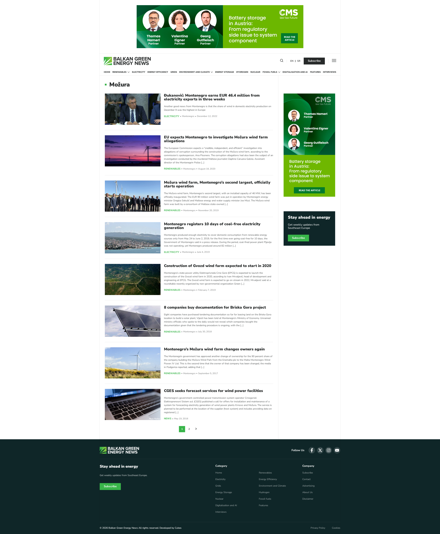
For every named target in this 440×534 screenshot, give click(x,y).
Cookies (336, 528)
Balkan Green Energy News (123, 528)
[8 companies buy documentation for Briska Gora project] (133, 321)
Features (315, 72)
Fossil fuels (270, 72)
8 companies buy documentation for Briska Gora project (215, 307)
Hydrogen (242, 72)
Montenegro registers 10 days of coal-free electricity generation (212, 226)
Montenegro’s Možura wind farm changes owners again (214, 349)
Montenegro (188, 116)
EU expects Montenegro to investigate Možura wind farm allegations (216, 139)
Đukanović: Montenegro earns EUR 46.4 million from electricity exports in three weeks (212, 97)
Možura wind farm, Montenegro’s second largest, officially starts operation (217, 184)
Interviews (329, 72)
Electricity (138, 72)
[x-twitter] (320, 450)
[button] (281, 61)
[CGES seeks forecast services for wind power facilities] (133, 404)
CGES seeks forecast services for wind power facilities (213, 391)
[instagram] (328, 450)
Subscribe (314, 61)
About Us (307, 492)
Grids (173, 72)
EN (291, 61)
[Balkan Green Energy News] (127, 61)
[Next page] (196, 429)
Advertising (308, 485)
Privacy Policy (318, 528)
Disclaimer (307, 499)
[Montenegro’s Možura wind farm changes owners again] (133, 362)
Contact (306, 479)
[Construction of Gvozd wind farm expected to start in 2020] (133, 279)
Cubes (178, 528)
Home (107, 72)
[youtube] (337, 450)
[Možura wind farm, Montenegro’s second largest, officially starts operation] (133, 196)
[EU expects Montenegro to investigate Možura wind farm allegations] (133, 150)
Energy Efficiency (157, 72)
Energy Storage (224, 72)
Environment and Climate (194, 72)
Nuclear (255, 72)
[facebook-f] (312, 450)
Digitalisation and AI (295, 72)
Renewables (119, 72)
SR (298, 61)
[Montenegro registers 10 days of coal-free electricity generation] (133, 237)
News (167, 419)
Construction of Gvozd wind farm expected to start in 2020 (217, 266)
